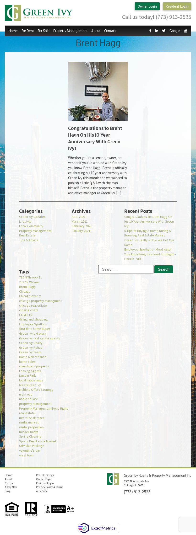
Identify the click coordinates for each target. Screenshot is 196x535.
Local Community (31, 226)
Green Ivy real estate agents (39, 338)
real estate (27, 413)
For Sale (43, 31)
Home (13, 31)
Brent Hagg (27, 286)
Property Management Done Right (43, 408)
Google (174, 31)
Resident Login (177, 6)
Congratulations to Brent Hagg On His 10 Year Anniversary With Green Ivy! (149, 221)
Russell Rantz (28, 432)
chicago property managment (40, 301)
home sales (27, 361)
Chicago (25, 291)
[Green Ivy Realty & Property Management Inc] (38, 13)
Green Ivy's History (32, 333)
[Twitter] (164, 31)
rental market (28, 422)
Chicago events (30, 296)
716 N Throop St (30, 277)
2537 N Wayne (29, 282)
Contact (110, 31)
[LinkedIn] (156, 31)
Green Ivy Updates (32, 216)
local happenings (31, 380)
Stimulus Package (31, 446)
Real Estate (27, 235)
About (8, 479)
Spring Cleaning (30, 436)
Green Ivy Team (30, 352)
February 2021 (82, 226)
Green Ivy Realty (31, 343)
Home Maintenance (32, 357)
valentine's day (30, 450)
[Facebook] (150, 31)
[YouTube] (185, 31)
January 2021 (81, 231)
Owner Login (147, 6)
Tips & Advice (28, 240)
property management (35, 403)
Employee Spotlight (33, 324)
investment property (34, 366)
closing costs (28, 310)
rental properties (31, 427)
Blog (7, 491)
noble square (28, 399)
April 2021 (79, 216)
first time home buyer (34, 328)
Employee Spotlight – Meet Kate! (147, 249)
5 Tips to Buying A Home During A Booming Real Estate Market (147, 233)
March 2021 (80, 221)
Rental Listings (45, 475)
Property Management (35, 231)
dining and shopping (33, 319)
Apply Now (11, 487)
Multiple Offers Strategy (36, 389)
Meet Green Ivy (30, 385)
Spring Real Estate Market (37, 441)
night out (25, 394)
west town (26, 455)
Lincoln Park (27, 375)
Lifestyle (25, 221)
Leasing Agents (30, 371)
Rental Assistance (32, 418)
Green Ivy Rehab (31, 347)
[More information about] (98, 91)
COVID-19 (25, 315)
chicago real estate (33, 305)
